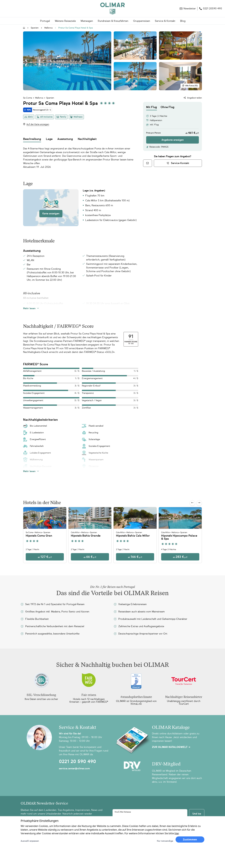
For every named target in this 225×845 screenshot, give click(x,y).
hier (176, 833)
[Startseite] (24, 28)
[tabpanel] (172, 127)
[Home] (112, 8)
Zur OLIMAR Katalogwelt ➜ (171, 747)
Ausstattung (65, 139)
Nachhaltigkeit (87, 139)
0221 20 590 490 (77, 761)
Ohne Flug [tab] (167, 107)
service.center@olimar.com (74, 768)
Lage (49, 139)
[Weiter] (199, 503)
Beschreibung (32, 139)
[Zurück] (192, 503)
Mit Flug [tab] (151, 107)
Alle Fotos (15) (191, 86)
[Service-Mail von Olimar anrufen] (147, 163)
